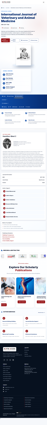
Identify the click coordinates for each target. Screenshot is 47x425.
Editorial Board (19, 96)
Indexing (5, 106)
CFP (10, 106)
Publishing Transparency (8, 235)
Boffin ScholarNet (6, 372)
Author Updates (28, 406)
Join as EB (22, 106)
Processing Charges (7, 378)
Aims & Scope (34, 40)
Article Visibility (7, 404)
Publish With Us (28, 404)
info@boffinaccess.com (9, 387)
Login (6, 391)
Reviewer (15, 106)
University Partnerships (8, 406)
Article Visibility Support (8, 240)
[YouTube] (13, 360)
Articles (4, 99)
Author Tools (5, 370)
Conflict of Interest (7, 402)
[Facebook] (4, 360)
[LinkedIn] (10, 360)
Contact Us (7, 389)
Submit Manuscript (5, 40)
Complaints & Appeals (8, 399)
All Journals (26, 350)
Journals (7, 7)
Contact (28, 106)
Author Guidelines (6, 368)
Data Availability (6, 238)
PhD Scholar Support (7, 374)
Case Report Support (7, 376)
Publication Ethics (27, 356)
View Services (41, 312)
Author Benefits (6, 380)
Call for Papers (14, 40)
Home (3, 7)
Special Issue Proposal (8, 408)
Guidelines (5, 103)
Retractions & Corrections (8, 237)
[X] (7, 360)
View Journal (6, 301)
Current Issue (25, 40)
